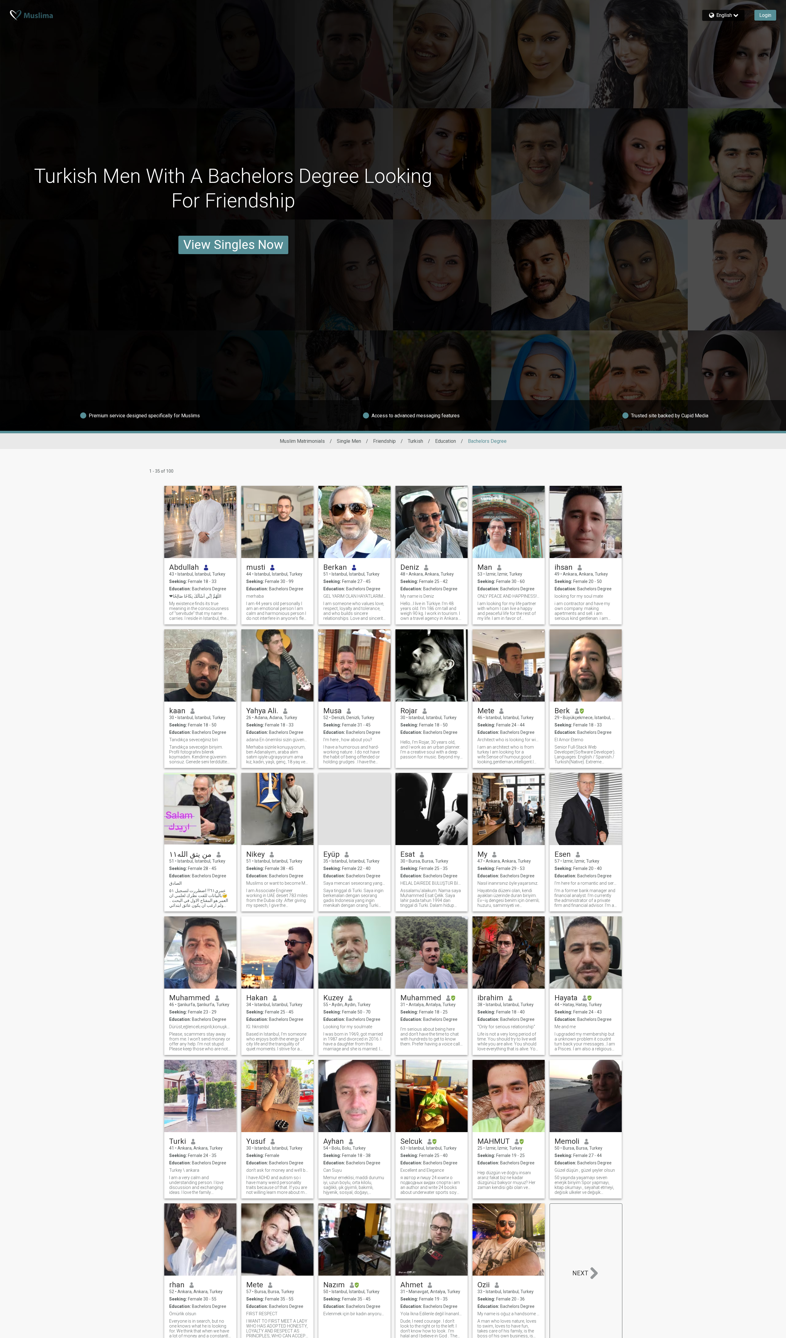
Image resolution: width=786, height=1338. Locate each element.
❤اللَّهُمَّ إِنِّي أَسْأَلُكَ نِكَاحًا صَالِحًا (195, 596)
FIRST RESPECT (262, 1313)
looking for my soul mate (578, 596)
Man (484, 567)
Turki (177, 1141)
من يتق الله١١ (190, 854)
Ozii (483, 1285)
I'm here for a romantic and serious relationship (585, 883)
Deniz (409, 567)
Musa (332, 710)
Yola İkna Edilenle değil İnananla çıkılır (431, 1313)
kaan (177, 710)
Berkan (335, 567)
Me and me (565, 1026)
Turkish (415, 441)
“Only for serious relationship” (506, 1026)
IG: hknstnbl (257, 1026)
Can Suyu (332, 1170)
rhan (177, 1285)
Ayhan (333, 1141)
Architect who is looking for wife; (508, 739)
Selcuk (411, 1141)
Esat (407, 854)
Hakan (257, 998)
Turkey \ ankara (184, 1170)
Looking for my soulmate (347, 1026)
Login (765, 15)
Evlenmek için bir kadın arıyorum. (354, 1313)
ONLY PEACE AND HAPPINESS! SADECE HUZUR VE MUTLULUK (508, 596)
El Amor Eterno (568, 739)
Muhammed (189, 998)
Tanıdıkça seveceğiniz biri (193, 739)
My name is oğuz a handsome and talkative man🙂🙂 (508, 1313)
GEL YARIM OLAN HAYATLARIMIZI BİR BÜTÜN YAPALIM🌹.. (354, 596)
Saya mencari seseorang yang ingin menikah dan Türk (354, 883)
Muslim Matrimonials (302, 441)
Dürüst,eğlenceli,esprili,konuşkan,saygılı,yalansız (200, 1026)
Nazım (334, 1285)
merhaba (255, 596)
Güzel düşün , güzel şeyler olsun (584, 1170)
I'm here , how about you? (347, 739)
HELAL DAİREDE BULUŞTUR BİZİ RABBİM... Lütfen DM (431, 883)
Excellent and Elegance (422, 1170)
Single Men (349, 441)
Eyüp (331, 854)
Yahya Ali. (262, 710)
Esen (562, 854)
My (482, 854)
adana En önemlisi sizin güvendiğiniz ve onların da (277, 739)
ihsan (563, 567)
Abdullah (184, 567)
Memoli (566, 1141)
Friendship (384, 441)
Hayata (566, 998)
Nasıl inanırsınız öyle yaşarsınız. (507, 883)
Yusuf (256, 1141)
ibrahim (490, 998)
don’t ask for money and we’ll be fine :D (277, 1170)
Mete (485, 710)
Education (445, 441)
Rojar (409, 710)
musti (255, 567)
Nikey (255, 854)
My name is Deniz (417, 596)
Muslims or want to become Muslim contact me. (277, 883)
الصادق (175, 883)
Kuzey (333, 998)
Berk (562, 710)
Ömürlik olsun (182, 1313)
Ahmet (411, 1285)
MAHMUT (493, 1141)
